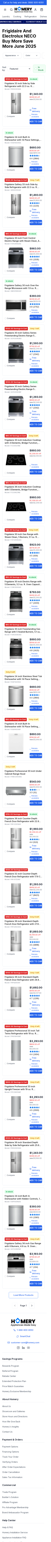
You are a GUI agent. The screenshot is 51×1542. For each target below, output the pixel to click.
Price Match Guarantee (13, 1386)
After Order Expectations (14, 1467)
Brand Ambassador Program (15, 1512)
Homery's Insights (10, 1426)
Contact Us (7, 1432)
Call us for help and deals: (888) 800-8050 (23, 2)
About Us (6, 1406)
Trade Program (9, 1492)
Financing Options (10, 1452)
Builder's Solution (10, 1497)
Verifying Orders (10, 1462)
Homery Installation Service (15, 1532)
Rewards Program (10, 1366)
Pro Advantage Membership (15, 1507)
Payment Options (10, 1446)
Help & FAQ (7, 1527)
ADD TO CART (36, 121)
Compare (11, 116)
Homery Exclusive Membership (16, 1391)
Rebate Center (9, 1376)
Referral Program (10, 1371)
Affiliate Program (10, 1502)
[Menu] (5, 9)
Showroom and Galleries (13, 1411)
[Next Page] (32, 1305)
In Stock (40, 68)
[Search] (11, 9)
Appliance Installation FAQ (14, 1537)
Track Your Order (10, 1457)
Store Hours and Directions (14, 1416)
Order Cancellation (11, 1472)
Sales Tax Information (12, 1477)
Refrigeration (31, 16)
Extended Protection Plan (14, 1381)
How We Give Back (11, 1421)
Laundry (6, 16)
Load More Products (23, 1295)
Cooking (17, 16)
